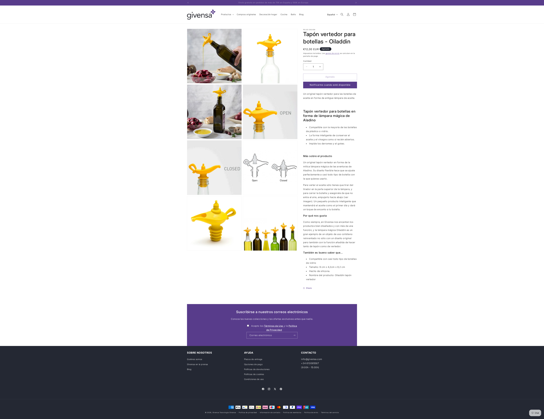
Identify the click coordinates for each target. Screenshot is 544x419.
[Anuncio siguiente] (356, 2)
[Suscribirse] (294, 335)
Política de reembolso (292, 412)
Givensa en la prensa (197, 364)
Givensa (215, 412)
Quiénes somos (194, 359)
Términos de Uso (274, 325)
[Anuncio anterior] (188, 2)
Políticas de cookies (254, 374)
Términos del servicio (330, 412)
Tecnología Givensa (228, 412)
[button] (227, 14)
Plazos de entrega (253, 359)
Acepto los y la (274, 327)
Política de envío (311, 412)
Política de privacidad (248, 412)
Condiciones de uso (254, 379)
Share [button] (309, 288)
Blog (189, 369)
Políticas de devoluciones (257, 369)
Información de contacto (270, 412)
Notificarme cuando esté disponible (330, 85)
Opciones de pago (253, 364)
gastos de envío (333, 53)
